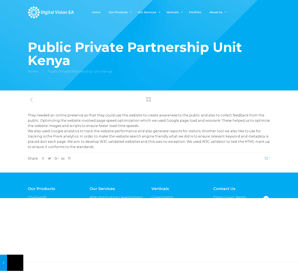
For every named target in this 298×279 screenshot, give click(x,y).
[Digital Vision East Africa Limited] (51, 12)
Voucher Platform (43, 212)
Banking (158, 212)
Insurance (159, 204)
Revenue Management (109, 239)
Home (33, 71)
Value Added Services (107, 246)
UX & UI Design (102, 217)
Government (162, 197)
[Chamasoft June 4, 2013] (11, 263)
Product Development (109, 224)
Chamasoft (37, 197)
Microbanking (163, 219)
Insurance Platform (44, 219)
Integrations (100, 232)
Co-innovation (102, 253)
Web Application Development (116, 197)
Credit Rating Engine (46, 204)
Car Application (41, 226)
